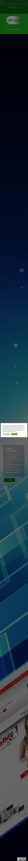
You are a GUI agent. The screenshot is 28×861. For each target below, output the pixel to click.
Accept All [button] (14, 434)
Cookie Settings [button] (6, 434)
